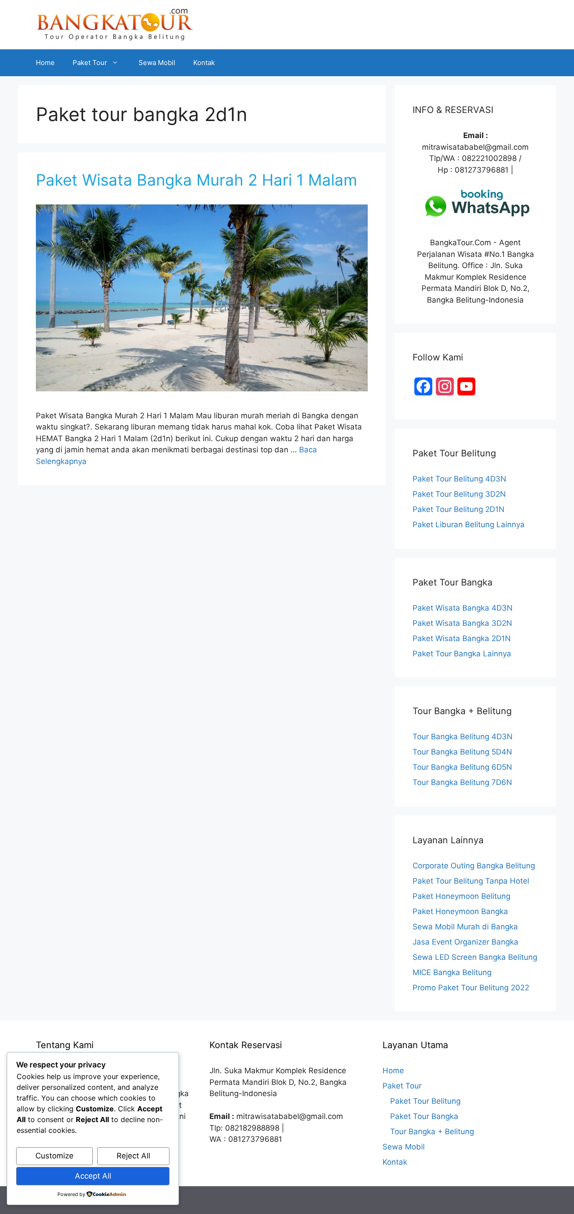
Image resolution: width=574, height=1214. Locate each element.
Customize (54, 1155)
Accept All (93, 1175)
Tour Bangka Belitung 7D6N (462, 782)
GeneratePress (423, 1200)
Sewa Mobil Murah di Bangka (465, 926)
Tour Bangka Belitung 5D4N (462, 751)
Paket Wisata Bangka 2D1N (462, 638)
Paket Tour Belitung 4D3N (459, 478)
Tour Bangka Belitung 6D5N (462, 767)
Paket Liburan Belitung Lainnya (469, 524)
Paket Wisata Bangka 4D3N (463, 607)
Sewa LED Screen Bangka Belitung (475, 957)
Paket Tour (90, 62)
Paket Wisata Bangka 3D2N (462, 623)
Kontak (204, 62)
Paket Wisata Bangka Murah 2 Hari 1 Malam (196, 179)
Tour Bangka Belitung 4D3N (463, 736)
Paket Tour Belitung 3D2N (459, 494)
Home (45, 62)
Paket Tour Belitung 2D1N (458, 509)
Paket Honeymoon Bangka (460, 911)
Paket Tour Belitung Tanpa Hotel (471, 880)
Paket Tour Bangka (424, 1116)
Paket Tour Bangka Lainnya (462, 653)
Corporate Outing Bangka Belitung (474, 865)
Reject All (133, 1155)
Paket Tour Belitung (425, 1101)
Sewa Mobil (157, 62)
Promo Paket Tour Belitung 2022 (471, 987)
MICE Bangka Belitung (452, 972)
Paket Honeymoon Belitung (461, 896)
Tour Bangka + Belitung (432, 1131)
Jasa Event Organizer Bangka (465, 941)
